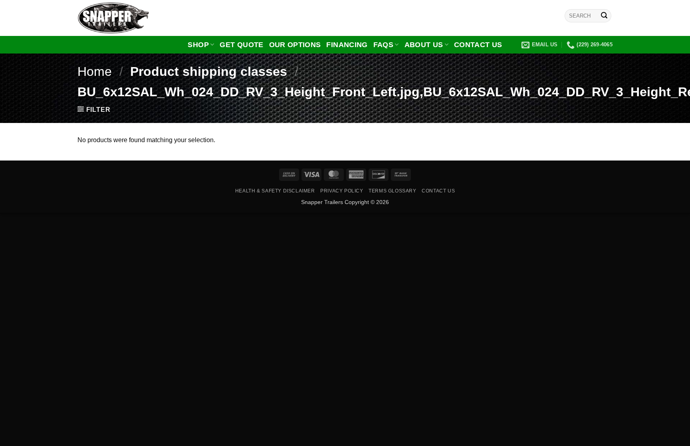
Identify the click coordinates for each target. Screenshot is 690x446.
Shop (198, 45)
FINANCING (346, 45)
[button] (93, 109)
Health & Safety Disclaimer (275, 191)
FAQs (383, 45)
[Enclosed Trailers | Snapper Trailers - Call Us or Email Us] (117, 18)
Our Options (295, 45)
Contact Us (478, 45)
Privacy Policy (341, 191)
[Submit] (604, 16)
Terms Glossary (392, 191)
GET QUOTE (241, 45)
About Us (423, 45)
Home (94, 71)
